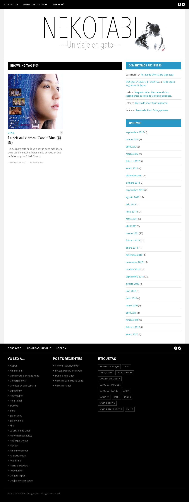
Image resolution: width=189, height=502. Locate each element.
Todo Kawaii (16, 470)
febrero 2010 (133, 327)
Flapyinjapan (16, 395)
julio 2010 (131, 291)
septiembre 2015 (135, 132)
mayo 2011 (132, 218)
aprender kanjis (109, 366)
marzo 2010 (132, 320)
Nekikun (14, 445)
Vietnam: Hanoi (63, 385)
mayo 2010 (132, 305)
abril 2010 (131, 312)
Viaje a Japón (107, 403)
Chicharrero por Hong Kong (24, 375)
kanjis (127, 397)
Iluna (12, 410)
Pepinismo (15, 460)
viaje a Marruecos (111, 409)
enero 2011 (132, 247)
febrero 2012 (133, 161)
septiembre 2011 (135, 190)
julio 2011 (131, 204)
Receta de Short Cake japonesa (157, 74)
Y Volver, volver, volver (67, 365)
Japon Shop (16, 415)
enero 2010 (132, 334)
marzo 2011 (132, 233)
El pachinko (16, 390)
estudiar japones (110, 385)
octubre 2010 (133, 269)
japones (104, 397)
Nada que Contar (19, 440)
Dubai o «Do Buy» (64, 375)
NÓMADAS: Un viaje (35, 4)
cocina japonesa (110, 379)
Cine (11, 132)
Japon (126, 391)
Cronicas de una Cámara (23, 385)
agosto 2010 (132, 283)
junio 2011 (131, 211)
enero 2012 (132, 168)
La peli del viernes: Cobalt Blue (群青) (34, 140)
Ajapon (14, 365)
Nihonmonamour (19, 450)
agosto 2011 (132, 197)
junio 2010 (131, 298)
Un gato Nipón (17, 475)
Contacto (11, 4)
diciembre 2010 (134, 255)
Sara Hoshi (38, 162)
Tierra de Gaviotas (20, 465)
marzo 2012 (132, 154)
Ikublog (14, 405)
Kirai (12, 425)
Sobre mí (58, 4)
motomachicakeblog (21, 435)
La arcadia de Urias (20, 430)
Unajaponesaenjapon (21, 480)
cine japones (124, 373)
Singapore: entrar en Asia (68, 370)
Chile (126, 366)
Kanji (116, 397)
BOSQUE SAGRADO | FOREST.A (142, 82)
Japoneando (16, 420)
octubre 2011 (133, 182)
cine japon (106, 373)
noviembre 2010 (134, 262)
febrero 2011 (133, 240)
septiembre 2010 (135, 276)
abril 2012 (131, 146)
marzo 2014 (132, 139)
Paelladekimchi (18, 455)
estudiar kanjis (109, 391)
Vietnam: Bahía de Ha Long (69, 380)
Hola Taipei (16, 400)
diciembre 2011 (134, 175)
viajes (129, 409)
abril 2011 (131, 226)
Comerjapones (18, 380)
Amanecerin (16, 370)
